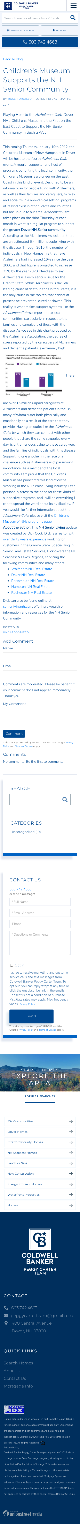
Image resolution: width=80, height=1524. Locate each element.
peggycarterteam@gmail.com (42, 1315)
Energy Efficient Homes (25, 1184)
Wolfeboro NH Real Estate (31, 569)
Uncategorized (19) (25, 832)
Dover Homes (17, 1132)
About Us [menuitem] (13, 1370)
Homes (13, 1205)
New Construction (21, 1173)
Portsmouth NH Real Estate (32, 580)
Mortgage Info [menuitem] (18, 1386)
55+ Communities (20, 1121)
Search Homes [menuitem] (18, 1363)
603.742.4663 (43, 42)
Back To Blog (13, 59)
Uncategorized (16, 632)
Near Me (61, 30)
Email (7, 666)
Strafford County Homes (25, 1142)
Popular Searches (40, 1096)
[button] (73, 18)
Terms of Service (24, 746)
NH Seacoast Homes (22, 1153)
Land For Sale (17, 1163)
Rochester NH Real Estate (31, 592)
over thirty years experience (24, 539)
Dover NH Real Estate (28, 574)
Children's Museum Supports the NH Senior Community (36, 79)
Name (8, 648)
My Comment (14, 704)
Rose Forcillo (20, 98)
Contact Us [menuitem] (15, 1378)
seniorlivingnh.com (17, 606)
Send (31, 1016)
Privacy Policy (27, 1004)
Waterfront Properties (24, 1194)
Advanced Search (22, 30)
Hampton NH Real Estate (30, 586)
